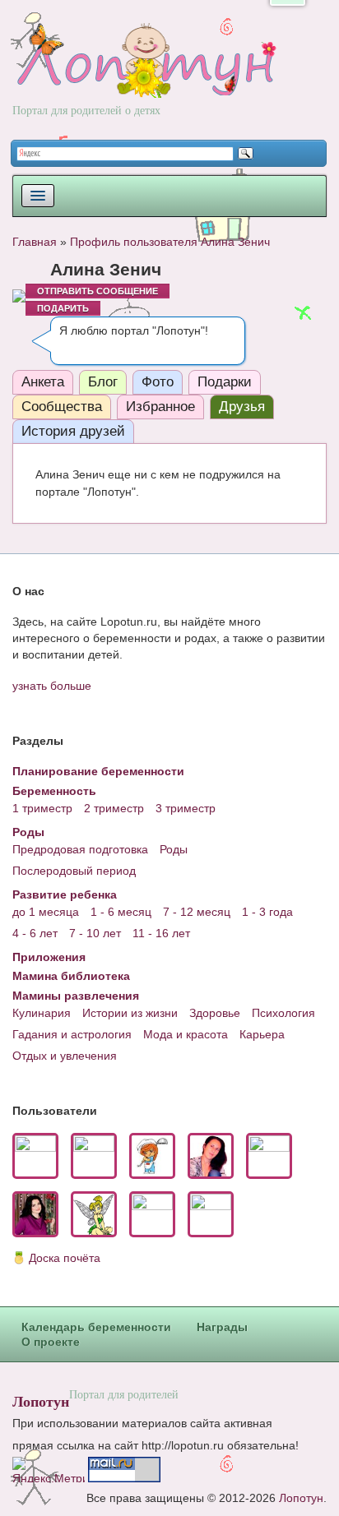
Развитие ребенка (64, 894)
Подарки (224, 382)
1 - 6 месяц (121, 911)
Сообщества (61, 406)
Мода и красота (185, 1034)
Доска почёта (64, 1257)
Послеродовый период (74, 870)
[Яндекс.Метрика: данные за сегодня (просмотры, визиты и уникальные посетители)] (48, 1469)
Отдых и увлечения (64, 1055)
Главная (34, 241)
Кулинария (41, 1012)
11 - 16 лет (161, 933)
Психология (283, 1012)
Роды (28, 832)
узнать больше (51, 685)
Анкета (42, 382)
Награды (222, 1326)
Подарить (63, 308)
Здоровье (214, 1012)
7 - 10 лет (95, 933)
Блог (103, 382)
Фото (158, 382)
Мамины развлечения (75, 995)
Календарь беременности (96, 1326)
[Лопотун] (144, 75)
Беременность (54, 790)
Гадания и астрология (72, 1034)
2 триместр (114, 808)
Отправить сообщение (97, 291)
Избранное (160, 406)
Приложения (49, 957)
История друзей (73, 431)
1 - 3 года (267, 911)
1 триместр (42, 808)
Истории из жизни (130, 1012)
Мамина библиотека (71, 975)
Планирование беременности (98, 771)
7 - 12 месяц (196, 911)
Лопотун (40, 1401)
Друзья (242, 406)
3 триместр (186, 808)
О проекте (50, 1341)
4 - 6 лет (35, 933)
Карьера (262, 1034)
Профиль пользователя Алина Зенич (170, 241)
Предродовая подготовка (80, 849)
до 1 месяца (45, 911)
